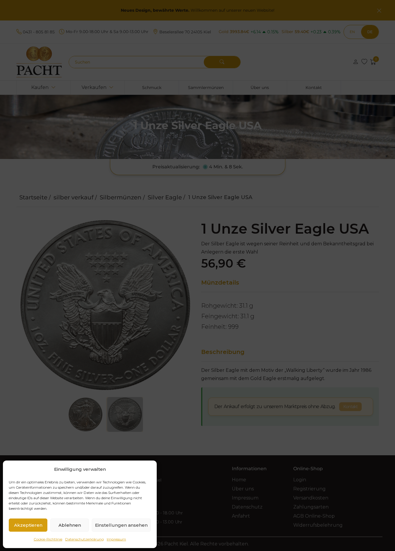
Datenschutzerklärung (84, 539)
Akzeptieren (28, 525)
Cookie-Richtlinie (48, 539)
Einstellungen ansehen (121, 525)
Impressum (116, 539)
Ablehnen (69, 525)
